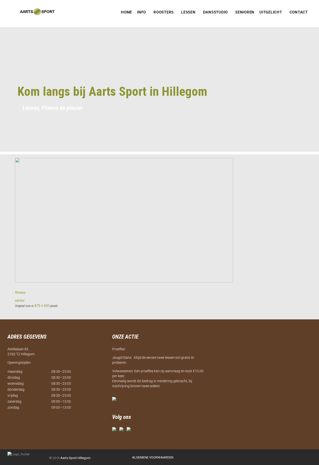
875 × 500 (42, 306)
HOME (126, 12)
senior (20, 300)
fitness (20, 292)
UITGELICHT (270, 12)
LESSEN (188, 12)
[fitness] (124, 281)
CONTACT (299, 12)
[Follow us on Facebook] (115, 430)
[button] (143, 12)
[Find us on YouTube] (130, 430)
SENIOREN (244, 12)
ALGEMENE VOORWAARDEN (152, 457)
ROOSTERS (164, 12)
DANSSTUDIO (215, 12)
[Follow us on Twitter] (122, 430)
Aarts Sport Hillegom (75, 458)
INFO (141, 12)
